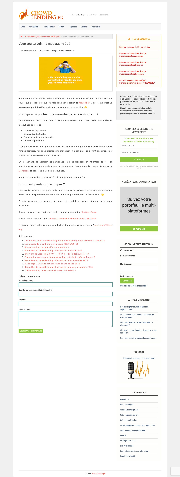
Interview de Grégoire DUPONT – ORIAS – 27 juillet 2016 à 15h (57, 253)
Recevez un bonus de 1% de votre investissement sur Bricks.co (132, 63)
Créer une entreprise (128, 420)
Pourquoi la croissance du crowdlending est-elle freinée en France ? (60, 257)
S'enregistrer (125, 286)
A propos (73, 26)
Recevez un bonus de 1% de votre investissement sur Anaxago (132, 54)
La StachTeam (89, 212)
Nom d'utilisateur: (127, 255)
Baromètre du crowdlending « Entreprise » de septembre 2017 (56, 260)
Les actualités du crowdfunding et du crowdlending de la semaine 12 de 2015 (65, 240)
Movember (84, 102)
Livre (23, 26)
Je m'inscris (139, 228)
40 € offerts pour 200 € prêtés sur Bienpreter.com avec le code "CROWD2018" (137, 81)
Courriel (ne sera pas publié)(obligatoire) (35, 290)
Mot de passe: (126, 264)
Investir (123, 435)
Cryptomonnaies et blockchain (132, 430)
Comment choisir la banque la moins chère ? (138, 338)
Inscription (95, 26)
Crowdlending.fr (99, 473)
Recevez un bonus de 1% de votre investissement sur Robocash (132, 72)
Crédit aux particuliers (129, 415)
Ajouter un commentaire (64, 50)
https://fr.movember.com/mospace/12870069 (72, 218)
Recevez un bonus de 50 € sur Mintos (134, 47)
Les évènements (126, 446)
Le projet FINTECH (127, 440)
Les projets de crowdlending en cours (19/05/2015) (51, 244)
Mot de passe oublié (139, 286)
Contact (84, 26)
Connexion (127, 280)
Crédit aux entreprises (129, 409)
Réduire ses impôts (128, 456)
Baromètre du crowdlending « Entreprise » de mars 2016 (53, 250)
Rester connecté (126, 276)
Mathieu (45, 50)
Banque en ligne (126, 404)
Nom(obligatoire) (26, 280)
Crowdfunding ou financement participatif (42, 36)
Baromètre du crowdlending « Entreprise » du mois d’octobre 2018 (59, 267)
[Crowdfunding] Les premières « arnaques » (47, 247)
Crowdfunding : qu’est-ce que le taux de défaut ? (51, 270)
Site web (22, 299)
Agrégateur (33, 26)
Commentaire (24, 309)
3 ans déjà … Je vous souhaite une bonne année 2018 (52, 263)
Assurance (124, 399)
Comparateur (49, 26)
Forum (61, 26)
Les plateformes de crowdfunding (134, 451)
